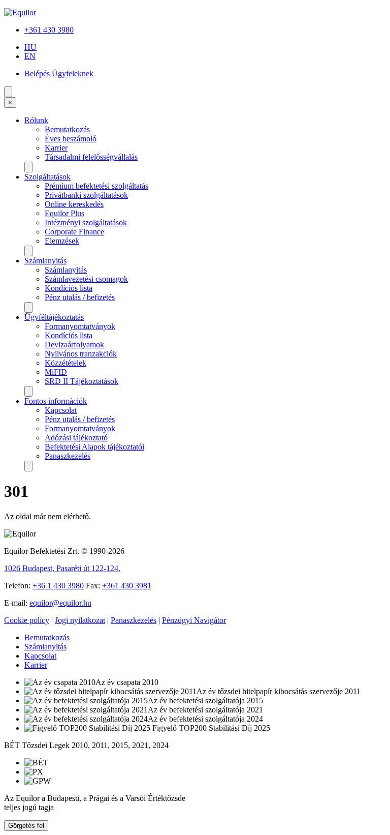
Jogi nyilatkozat (80, 620)
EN (30, 56)
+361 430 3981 (126, 585)
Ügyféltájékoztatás (54, 317)
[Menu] (8, 91)
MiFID (56, 372)
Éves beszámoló (70, 138)
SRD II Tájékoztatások (81, 381)
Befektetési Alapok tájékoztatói (94, 446)
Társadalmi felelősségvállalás (91, 157)
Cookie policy (26, 620)
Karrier (56, 147)
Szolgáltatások (47, 176)
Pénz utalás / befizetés (80, 297)
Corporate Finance (74, 231)
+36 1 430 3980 (58, 585)
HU (30, 47)
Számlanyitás (45, 260)
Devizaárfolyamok (74, 344)
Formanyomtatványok (80, 326)
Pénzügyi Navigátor (194, 620)
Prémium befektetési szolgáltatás (96, 186)
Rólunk (36, 120)
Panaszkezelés (67, 456)
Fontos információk (55, 401)
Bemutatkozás (67, 129)
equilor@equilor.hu (60, 603)
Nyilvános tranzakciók (81, 353)
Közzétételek (65, 363)
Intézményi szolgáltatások (86, 222)
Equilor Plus (64, 213)
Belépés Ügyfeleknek (58, 73)
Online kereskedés (74, 204)
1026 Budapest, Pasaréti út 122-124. (62, 568)
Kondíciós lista (68, 288)
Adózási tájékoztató (76, 437)
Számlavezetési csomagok (86, 279)
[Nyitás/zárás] (28, 167)
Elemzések (62, 240)
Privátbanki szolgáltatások (86, 195)
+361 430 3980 (49, 29)
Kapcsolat (61, 410)
